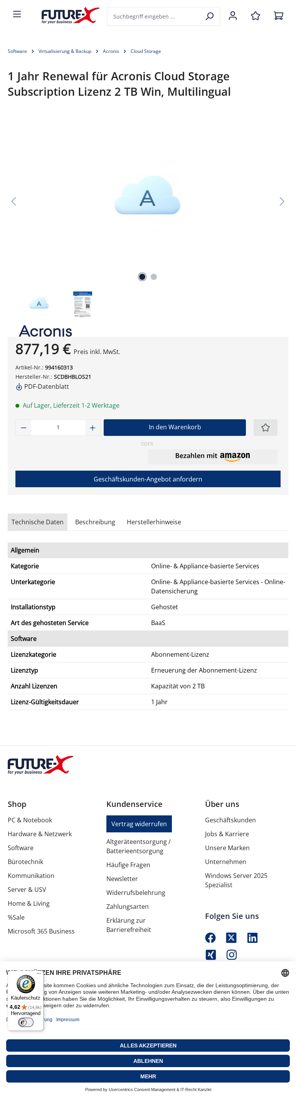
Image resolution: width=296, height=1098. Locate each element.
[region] (148, 218)
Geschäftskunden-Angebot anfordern (148, 479)
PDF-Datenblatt (46, 386)
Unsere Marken (227, 848)
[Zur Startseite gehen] (65, 15)
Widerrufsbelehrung (135, 892)
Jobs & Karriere (227, 834)
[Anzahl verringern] (23, 427)
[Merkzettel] (255, 16)
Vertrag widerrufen (139, 824)
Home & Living (29, 903)
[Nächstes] (282, 200)
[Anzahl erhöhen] (93, 427)
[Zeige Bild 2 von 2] (154, 277)
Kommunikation (31, 875)
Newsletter (122, 878)
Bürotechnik (25, 861)
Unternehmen (225, 861)
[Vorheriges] (13, 200)
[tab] (95, 521)
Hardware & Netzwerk (40, 834)
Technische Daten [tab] (38, 522)
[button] (213, 456)
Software (21, 848)
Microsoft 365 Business (41, 931)
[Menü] (17, 14)
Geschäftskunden (230, 820)
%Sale (16, 917)
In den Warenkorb (175, 427)
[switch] (26, 1022)
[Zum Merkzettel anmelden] (265, 427)
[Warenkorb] (278, 16)
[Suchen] (210, 16)
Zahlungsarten (127, 906)
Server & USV (27, 889)
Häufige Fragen (128, 865)
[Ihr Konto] (233, 16)
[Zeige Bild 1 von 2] (142, 277)
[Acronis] (41, 331)
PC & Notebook (30, 820)
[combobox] (154, 16)
